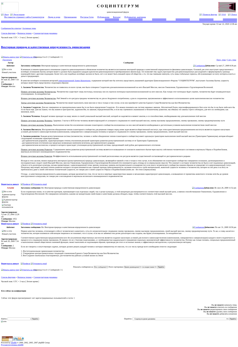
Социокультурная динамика (45, 33)
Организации (70, 17)
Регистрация (18, 14)
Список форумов (8, 33)
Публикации (103, 17)
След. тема (231, 60)
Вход (6, 14)
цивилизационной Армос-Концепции (74, 81)
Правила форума (209, 14)
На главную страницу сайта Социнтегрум (24, 17)
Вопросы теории (24, 33)
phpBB (14, 343)
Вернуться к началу (10, 184)
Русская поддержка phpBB (12, 345)
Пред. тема (221, 60)
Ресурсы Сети (87, 17)
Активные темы (29, 28)
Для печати (7, 60)
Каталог (117, 17)
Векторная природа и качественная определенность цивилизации (45, 47)
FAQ (224, 14)
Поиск (234, 14)
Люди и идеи (54, 17)
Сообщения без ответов (11, 28)
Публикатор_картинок (135, 17)
